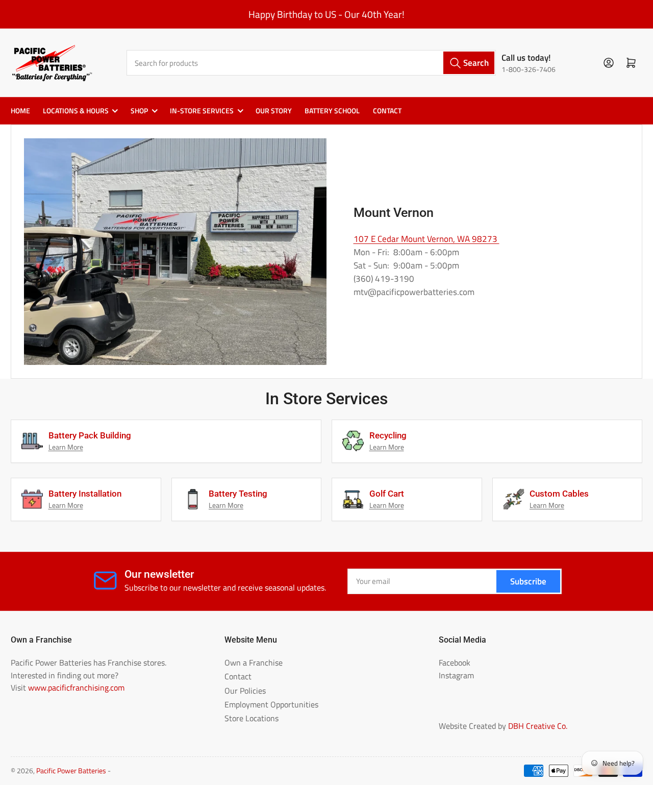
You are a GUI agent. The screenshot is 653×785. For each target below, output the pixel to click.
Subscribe (528, 581)
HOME (20, 111)
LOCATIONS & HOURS (76, 111)
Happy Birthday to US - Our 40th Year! (326, 14)
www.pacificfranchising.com (76, 687)
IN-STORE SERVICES (202, 111)
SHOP (139, 111)
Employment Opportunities (271, 704)
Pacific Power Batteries (71, 770)
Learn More (65, 447)
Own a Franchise (253, 662)
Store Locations (251, 718)
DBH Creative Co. (537, 726)
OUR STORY (274, 111)
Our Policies (245, 690)
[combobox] (311, 62)
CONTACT (387, 111)
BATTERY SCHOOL (332, 111)
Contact (238, 676)
